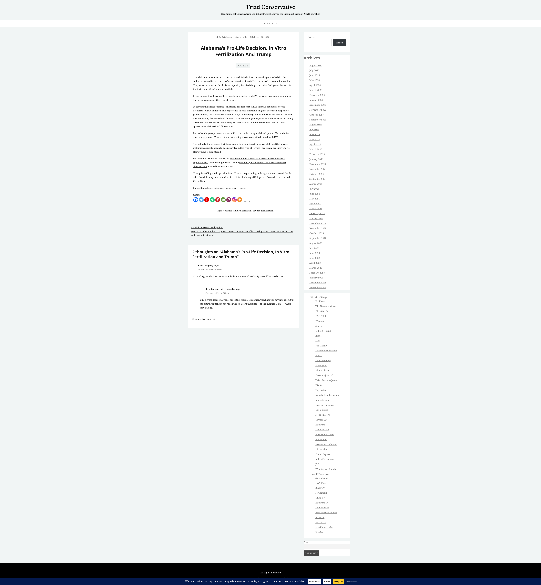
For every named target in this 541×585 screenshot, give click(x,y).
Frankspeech (322, 507)
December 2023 (317, 223)
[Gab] (212, 199)
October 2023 (316, 233)
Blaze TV (320, 488)
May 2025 (314, 139)
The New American (325, 306)
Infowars (320, 424)
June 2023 (314, 253)
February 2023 (317, 273)
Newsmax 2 (321, 493)
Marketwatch (322, 400)
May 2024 (314, 198)
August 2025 (315, 124)
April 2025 (315, 144)
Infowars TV (322, 502)
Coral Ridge (321, 410)
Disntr (318, 385)
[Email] (223, 199)
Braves (318, 336)
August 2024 (315, 184)
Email (306, 542)
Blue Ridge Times (324, 434)
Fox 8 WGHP (322, 429)
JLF (317, 464)
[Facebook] (195, 199)
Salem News (321, 478)
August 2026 (315, 65)
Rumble (319, 532)
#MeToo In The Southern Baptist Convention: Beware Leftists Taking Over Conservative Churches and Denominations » (242, 233)
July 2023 (314, 248)
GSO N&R (320, 316)
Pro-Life (242, 65)
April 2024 (315, 203)
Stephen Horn (322, 415)
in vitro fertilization (263, 210)
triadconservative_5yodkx (234, 37)
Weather (319, 321)
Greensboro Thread (326, 444)
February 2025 (317, 154)
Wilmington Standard (326, 469)
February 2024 (317, 213)
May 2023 (314, 258)
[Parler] (228, 199)
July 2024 (314, 189)
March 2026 (315, 90)
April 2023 (315, 263)
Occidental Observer (326, 350)
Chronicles (321, 449)
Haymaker (320, 390)
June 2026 (314, 75)
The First (320, 498)
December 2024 (317, 164)
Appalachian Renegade (327, 395)
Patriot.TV (320, 522)
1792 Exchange (323, 360)
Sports (318, 326)
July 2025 (314, 129)
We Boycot (321, 365)
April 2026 (315, 85)
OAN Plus (320, 483)
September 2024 (317, 179)
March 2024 (315, 208)
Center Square (322, 454)
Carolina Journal (324, 375)
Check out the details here (222, 89)
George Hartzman (324, 405)
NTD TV (319, 517)
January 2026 (316, 100)
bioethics (227, 210)
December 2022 (317, 282)
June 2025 (314, 134)
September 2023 (317, 238)
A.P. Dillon (321, 439)
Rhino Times (322, 370)
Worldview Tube (324, 527)
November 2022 (317, 287)
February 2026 (317, 95)
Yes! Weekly (321, 345)
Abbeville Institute (324, 459)
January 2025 (316, 159)
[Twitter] (201, 199)
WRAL (318, 355)
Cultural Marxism (242, 210)
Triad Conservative (270, 7)
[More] (239, 199)
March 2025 (315, 149)
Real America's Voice (326, 512)
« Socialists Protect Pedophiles (207, 227)
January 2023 (316, 277)
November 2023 (317, 228)
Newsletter (270, 23)
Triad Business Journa (327, 380)
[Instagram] (234, 199)
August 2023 (315, 243)
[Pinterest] (217, 199)
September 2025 (317, 119)
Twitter (319, 420)
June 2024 (314, 194)
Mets (317, 341)
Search (311, 37)
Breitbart (320, 301)
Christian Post (322, 311)
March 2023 (315, 268)
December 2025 (317, 105)
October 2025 (316, 115)
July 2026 (314, 70)
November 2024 (317, 169)
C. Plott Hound (323, 331)
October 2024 (316, 174)
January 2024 (316, 218)
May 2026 (314, 80)
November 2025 (317, 110)
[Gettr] (206, 199)
